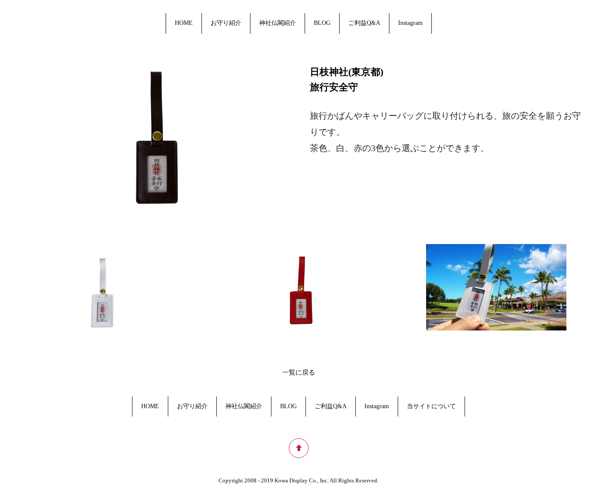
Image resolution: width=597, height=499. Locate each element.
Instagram (410, 23)
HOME (184, 23)
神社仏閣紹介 (277, 23)
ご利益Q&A (364, 23)
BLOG (322, 23)
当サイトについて (431, 406)
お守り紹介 (226, 23)
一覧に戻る (298, 372)
